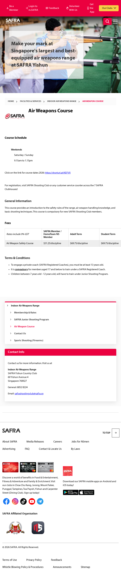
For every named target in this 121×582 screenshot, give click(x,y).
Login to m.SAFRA (33, 8)
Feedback (54, 8)
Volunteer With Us (74, 8)
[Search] (107, 21)
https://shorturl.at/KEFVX (58, 173)
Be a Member (13, 8)
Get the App (92, 8)
